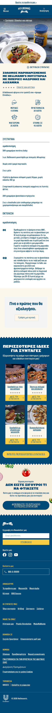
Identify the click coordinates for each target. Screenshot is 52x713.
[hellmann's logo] (24, 10)
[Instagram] (10, 554)
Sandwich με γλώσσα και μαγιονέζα (15, 430)
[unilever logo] (6, 697)
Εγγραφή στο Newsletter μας (15, 530)
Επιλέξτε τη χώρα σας (21, 685)
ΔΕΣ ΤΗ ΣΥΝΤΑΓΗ (14, 397)
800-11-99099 (13, 571)
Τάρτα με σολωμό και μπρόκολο (37, 388)
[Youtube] (16, 554)
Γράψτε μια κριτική (26, 317)
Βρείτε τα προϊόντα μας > (26, 2)
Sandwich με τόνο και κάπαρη (15, 388)
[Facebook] (4, 554)
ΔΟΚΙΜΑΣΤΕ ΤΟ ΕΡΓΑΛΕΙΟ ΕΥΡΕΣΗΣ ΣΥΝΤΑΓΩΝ (26, 505)
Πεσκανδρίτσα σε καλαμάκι (37, 429)
